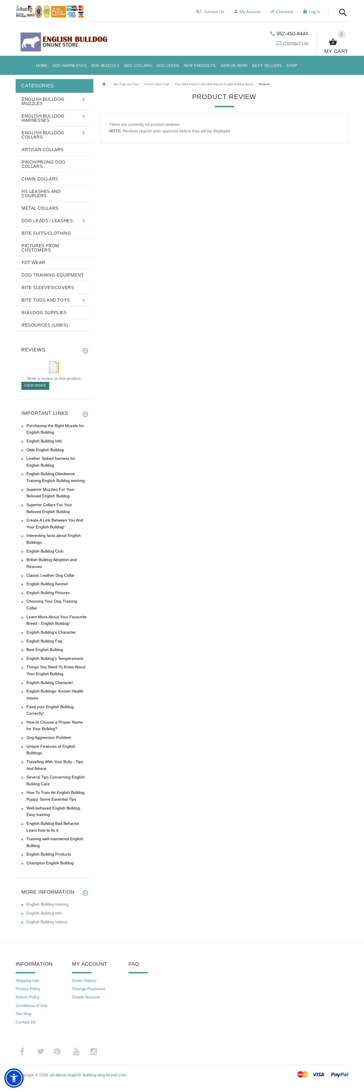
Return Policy (28, 997)
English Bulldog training (47, 904)
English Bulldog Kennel (47, 584)
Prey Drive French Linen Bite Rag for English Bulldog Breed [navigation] (214, 84)
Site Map (24, 1013)
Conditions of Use (31, 1005)
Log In (314, 11)
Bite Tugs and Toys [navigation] (126, 84)
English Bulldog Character (49, 682)
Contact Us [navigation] (214, 11)
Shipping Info (27, 980)
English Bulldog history (46, 922)
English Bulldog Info (44, 441)
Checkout (284, 11)
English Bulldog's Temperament (54, 658)
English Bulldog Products (48, 854)
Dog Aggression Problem (48, 737)
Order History (84, 980)
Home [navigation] (104, 84)
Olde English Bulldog (45, 450)
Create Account (86, 997)
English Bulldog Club (44, 551)
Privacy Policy (28, 988)
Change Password (88, 988)
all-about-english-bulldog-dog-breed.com (88, 1074)
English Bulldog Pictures (48, 592)
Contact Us (295, 43)
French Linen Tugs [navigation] (156, 84)
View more (35, 386)
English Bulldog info (44, 913)
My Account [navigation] (250, 11)
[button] (341, 13)
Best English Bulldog (44, 649)
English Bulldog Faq (44, 641)
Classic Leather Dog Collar (50, 575)
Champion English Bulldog (50, 863)
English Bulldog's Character (51, 632)
